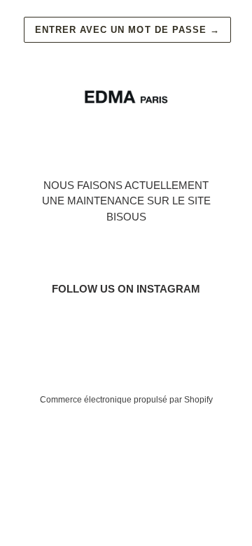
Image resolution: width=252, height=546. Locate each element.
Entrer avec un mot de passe (127, 29)
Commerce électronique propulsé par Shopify (126, 400)
